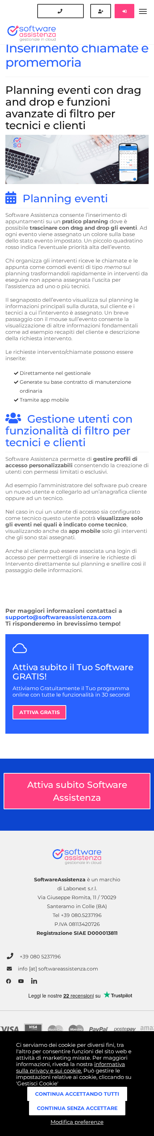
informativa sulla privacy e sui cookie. (70, 1067)
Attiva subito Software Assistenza (77, 791)
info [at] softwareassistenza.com (58, 969)
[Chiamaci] (60, 11)
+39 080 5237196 (40, 956)
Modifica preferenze (77, 1122)
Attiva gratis (39, 712)
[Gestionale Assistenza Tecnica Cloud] (77, 22)
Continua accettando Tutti (77, 1094)
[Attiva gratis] (100, 11)
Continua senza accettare (77, 1108)
